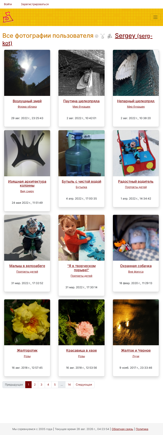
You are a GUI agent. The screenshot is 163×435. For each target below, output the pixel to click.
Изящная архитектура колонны (27, 183)
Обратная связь (122, 429)
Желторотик (27, 350)
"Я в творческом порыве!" (81, 268)
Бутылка (81, 187)
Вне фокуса (136, 271)
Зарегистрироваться (35, 4)
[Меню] (155, 17)
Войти (8, 4)
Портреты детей (136, 187)
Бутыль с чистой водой (81, 181)
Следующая (84, 384)
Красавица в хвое (81, 350)
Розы (27, 356)
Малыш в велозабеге (27, 266)
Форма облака (27, 106)
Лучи (135, 356)
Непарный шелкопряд (135, 101)
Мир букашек (81, 106)
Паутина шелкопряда (81, 101)
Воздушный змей (27, 101)
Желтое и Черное (136, 350)
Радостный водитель (135, 181)
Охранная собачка (136, 266)
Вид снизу (27, 191)
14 (69, 384)
